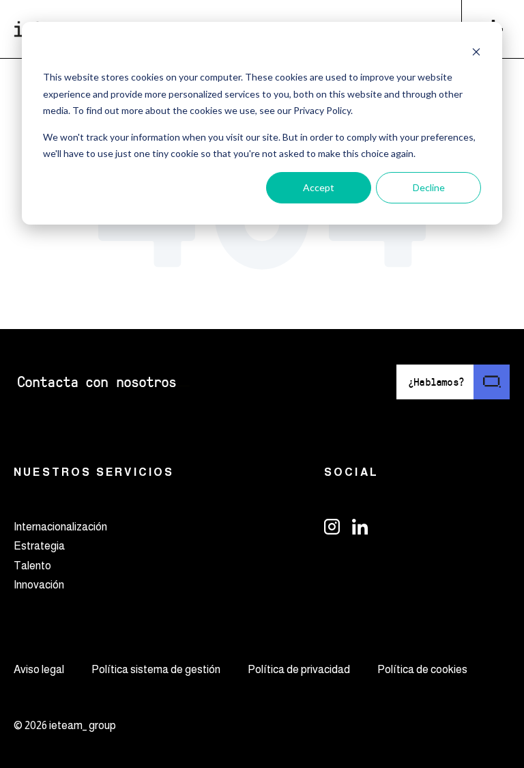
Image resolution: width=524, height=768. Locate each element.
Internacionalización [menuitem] (60, 526)
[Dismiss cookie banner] (476, 51)
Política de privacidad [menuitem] (299, 669)
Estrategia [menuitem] (39, 546)
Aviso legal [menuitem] (39, 669)
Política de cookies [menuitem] (422, 669)
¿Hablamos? (436, 381)
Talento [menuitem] (32, 565)
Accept (318, 187)
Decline (429, 187)
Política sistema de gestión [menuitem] (155, 669)
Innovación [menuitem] (39, 585)
